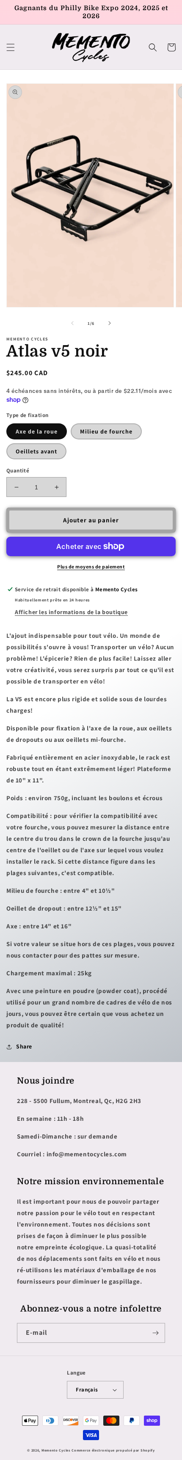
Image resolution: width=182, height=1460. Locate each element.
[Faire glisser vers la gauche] (72, 323)
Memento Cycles (56, 1450)
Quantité (17, 470)
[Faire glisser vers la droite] (109, 323)
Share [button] (24, 1046)
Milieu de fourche (106, 431)
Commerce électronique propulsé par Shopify (113, 1450)
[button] (10, 47)
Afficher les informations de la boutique (71, 612)
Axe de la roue (37, 431)
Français (87, 1389)
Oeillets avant (36, 451)
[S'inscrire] (155, 1333)
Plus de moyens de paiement (91, 566)
